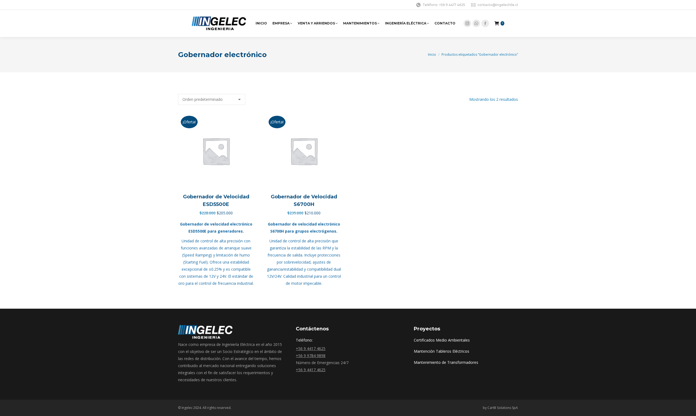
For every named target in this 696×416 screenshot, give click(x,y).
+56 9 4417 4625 (310, 348)
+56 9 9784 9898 (310, 355)
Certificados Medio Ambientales (442, 340)
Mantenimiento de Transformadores (446, 362)
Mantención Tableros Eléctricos (441, 351)
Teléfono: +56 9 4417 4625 (443, 5)
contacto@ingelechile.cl (497, 5)
